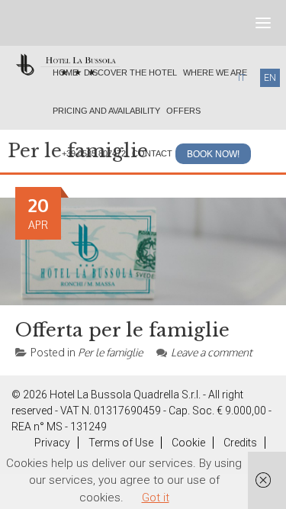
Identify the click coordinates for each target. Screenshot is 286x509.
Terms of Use (120, 443)
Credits (240, 443)
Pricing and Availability (106, 110)
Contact (152, 153)
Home (65, 72)
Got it (155, 497)
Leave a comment (211, 352)
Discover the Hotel (130, 72)
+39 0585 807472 (94, 153)
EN (270, 77)
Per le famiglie (110, 352)
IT (242, 77)
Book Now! (213, 154)
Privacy (52, 443)
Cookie (188, 443)
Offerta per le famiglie (122, 330)
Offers (183, 110)
